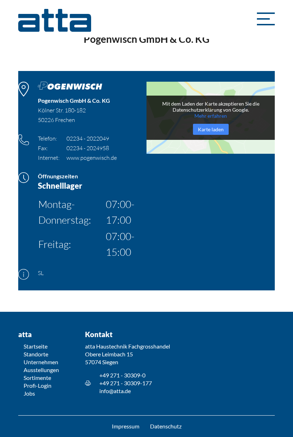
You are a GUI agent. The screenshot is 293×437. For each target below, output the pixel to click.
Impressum (125, 426)
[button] (266, 18)
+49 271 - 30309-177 (125, 383)
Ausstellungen (41, 369)
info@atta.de (115, 390)
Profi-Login (37, 385)
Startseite (36, 346)
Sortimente (37, 377)
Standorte (36, 354)
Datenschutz (166, 426)
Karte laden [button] (211, 129)
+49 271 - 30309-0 (122, 375)
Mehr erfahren (210, 116)
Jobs (29, 393)
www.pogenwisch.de (91, 157)
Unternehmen (41, 362)
